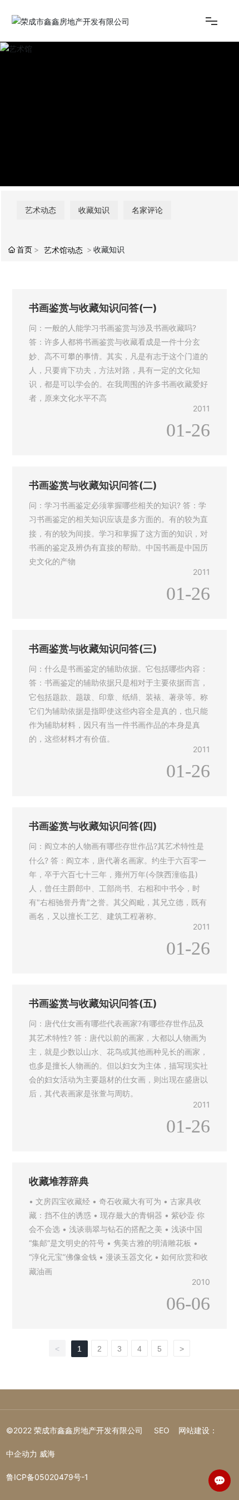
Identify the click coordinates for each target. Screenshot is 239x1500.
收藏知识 (93, 210)
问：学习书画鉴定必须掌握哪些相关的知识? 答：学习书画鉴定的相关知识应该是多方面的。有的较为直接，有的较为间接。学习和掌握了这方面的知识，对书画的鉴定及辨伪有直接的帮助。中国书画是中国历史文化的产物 (118, 533)
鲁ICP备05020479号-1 (47, 1477)
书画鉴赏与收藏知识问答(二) (93, 485)
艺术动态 (40, 210)
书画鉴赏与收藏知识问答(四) (93, 826)
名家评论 (147, 210)
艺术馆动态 (63, 250)
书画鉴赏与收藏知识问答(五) (93, 1003)
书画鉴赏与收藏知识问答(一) (93, 308)
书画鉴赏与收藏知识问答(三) (93, 648)
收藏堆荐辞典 (59, 1181)
